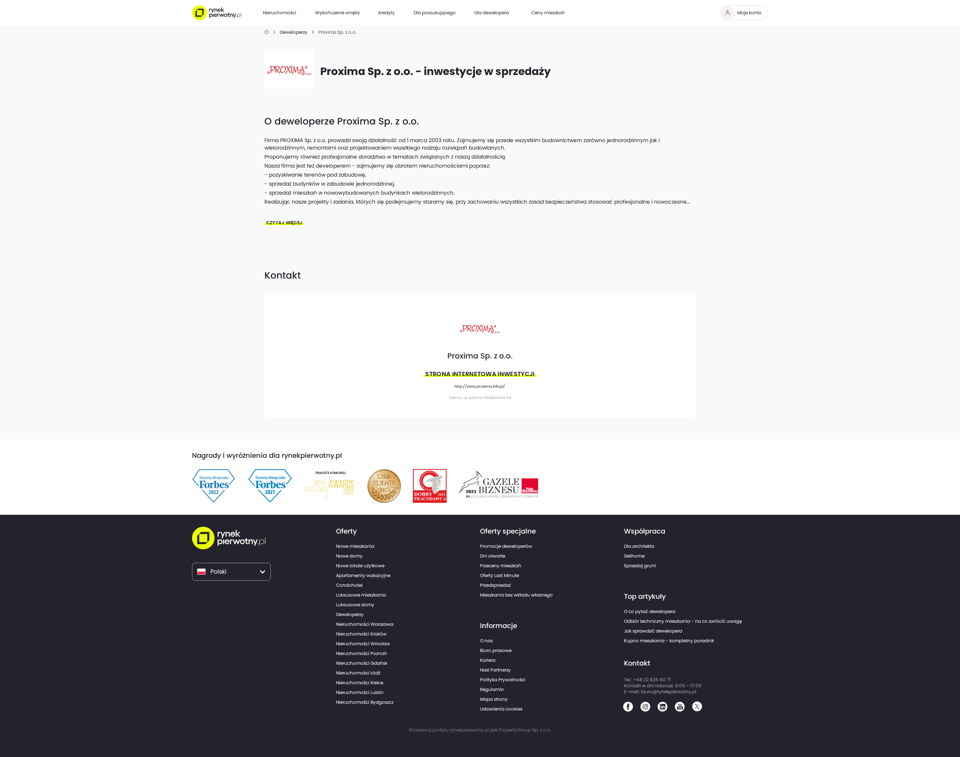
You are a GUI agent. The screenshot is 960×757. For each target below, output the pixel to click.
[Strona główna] (266, 32)
